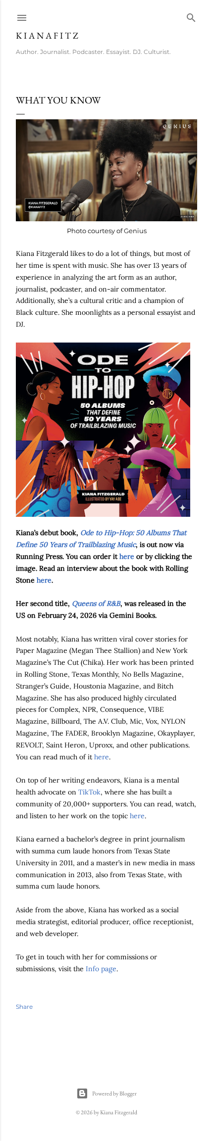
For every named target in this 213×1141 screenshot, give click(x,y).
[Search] (191, 15)
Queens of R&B (96, 603)
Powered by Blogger (114, 1093)
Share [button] (24, 1006)
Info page (101, 968)
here (126, 556)
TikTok (89, 792)
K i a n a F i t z (47, 35)
